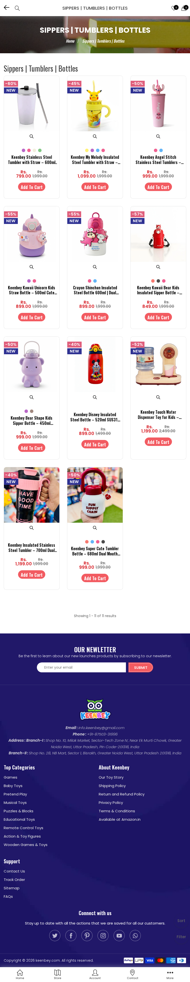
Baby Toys (13, 785)
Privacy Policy (111, 802)
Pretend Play (15, 794)
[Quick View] (31, 136)
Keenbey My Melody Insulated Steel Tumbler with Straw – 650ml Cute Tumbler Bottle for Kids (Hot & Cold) (95, 160)
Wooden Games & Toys (26, 844)
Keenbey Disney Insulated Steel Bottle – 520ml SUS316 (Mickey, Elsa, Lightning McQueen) (95, 417)
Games (10, 777)
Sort (181, 920)
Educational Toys (19, 819)
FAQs (8, 896)
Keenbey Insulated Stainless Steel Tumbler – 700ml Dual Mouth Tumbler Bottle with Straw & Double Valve (31, 548)
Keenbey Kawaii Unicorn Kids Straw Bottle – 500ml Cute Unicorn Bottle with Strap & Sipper (31, 290)
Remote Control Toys (23, 827)
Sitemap (12, 888)
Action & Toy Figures (22, 836)
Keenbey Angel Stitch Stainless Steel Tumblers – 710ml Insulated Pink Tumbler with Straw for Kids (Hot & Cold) (158, 160)
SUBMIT (140, 667)
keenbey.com (48, 960)
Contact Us (14, 871)
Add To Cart (32, 187)
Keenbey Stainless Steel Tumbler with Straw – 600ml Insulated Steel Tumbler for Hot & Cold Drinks (31, 160)
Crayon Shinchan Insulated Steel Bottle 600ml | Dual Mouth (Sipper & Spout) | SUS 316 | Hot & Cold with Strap (95, 290)
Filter (181, 936)
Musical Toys (15, 802)
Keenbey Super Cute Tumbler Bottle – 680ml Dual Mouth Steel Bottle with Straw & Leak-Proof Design (95, 551)
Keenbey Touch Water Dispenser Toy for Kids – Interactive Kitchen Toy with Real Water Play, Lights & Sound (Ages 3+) (158, 414)
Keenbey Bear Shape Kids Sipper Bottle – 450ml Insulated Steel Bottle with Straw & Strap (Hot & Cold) (31, 420)
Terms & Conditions (117, 811)
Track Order (14, 879)
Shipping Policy (112, 785)
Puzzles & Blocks (18, 811)
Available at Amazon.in (120, 819)
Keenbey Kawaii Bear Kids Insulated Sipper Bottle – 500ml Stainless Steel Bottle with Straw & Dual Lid (158, 290)
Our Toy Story (111, 777)
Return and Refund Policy (121, 794)
